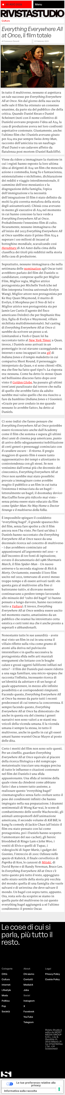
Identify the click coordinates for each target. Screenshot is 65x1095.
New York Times (39, 340)
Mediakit (28, 984)
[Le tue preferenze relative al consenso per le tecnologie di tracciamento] (59, 1089)
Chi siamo (29, 973)
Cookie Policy (52, 979)
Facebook (29, 1011)
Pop (4, 1006)
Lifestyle (6, 990)
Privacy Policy (52, 973)
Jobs (26, 990)
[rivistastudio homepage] (32, 13)
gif (49, 353)
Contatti (28, 979)
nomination (32, 268)
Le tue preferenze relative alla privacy (36, 1084)
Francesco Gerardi (11, 41)
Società (6, 1011)
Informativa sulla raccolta (20, 1090)
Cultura (6, 20)
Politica (6, 1000)
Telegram (29, 1022)
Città (4, 973)
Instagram (29, 1000)
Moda (5, 995)
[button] (48, 4)
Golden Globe (22, 382)
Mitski (46, 862)
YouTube (28, 1016)
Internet (6, 984)
